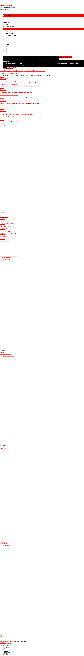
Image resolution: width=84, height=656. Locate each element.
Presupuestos (37, 65)
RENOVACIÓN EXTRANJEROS (11, 35)
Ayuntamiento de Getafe (6, 5)
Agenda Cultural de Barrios (5, 226)
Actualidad (5, 17)
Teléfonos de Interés (6, 251)
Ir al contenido (3, 642)
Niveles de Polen (6, 250)
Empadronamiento (7, 29)
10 (13, 121)
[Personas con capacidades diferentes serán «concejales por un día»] (5, 100)
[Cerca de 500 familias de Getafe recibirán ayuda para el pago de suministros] (4, 78)
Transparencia (52, 65)
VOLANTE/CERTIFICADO (10, 37)
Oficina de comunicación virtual (62, 63)
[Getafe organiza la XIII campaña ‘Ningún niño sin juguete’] (3, 110)
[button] (5, 643)
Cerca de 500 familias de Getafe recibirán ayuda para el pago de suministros (22, 82)
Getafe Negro (3, 246)
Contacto (58, 65)
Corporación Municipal (19, 65)
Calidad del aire (5, 249)
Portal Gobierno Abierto (8, 26)
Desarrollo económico (15, 59)
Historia (7, 59)
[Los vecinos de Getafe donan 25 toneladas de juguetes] (4, 89)
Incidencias (5, 24)
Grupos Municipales (29, 65)
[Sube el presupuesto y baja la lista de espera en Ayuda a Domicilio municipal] (11, 67)
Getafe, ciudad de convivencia (42, 59)
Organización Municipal (17, 63)
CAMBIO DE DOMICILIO (10, 33)
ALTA (6, 31)
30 (15, 121)
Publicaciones (2, 219)
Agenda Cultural (24, 59)
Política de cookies (3, 636)
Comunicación (14, 73)
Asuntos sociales (10, 68)
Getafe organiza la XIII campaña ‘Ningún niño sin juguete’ (17, 114)
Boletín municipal (3, 236)
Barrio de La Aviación (54, 59)
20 (14, 121)
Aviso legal (2, 634)
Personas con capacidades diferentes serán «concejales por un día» (19, 103)
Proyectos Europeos (74, 63)
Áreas (4, 68)
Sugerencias (6, 22)
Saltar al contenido (3, 0)
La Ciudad (5, 56)
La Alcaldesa (8, 63)
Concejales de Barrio (4, 241)
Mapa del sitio (42, 640)
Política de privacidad (4, 635)
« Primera (7, 121)
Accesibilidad (2, 633)
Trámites (5, 20)
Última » (18, 121)
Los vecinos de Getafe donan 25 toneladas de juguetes (16, 92)
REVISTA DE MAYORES (5, 231)
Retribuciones (44, 65)
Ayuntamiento (6, 61)
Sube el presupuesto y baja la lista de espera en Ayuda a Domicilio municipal (22, 71)
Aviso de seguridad (3, 637)
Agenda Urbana (32, 59)
